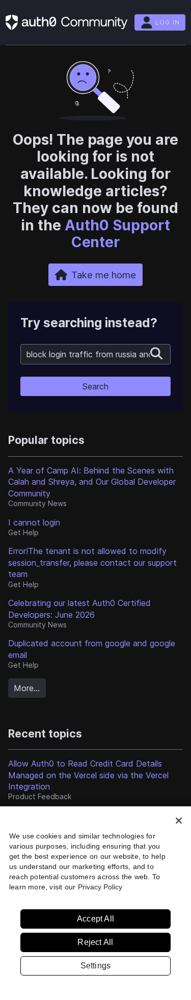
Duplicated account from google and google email (91, 649)
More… (27, 688)
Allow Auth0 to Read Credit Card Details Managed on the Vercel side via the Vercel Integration (88, 775)
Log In (167, 22)
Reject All (95, 942)
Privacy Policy (100, 887)
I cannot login (34, 522)
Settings (95, 965)
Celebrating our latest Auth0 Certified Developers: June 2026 (79, 608)
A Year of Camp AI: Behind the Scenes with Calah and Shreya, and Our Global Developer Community (92, 481)
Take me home (103, 274)
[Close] (179, 820)
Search (95, 386)
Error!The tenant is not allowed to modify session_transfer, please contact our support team (92, 562)
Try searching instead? (88, 322)
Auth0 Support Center (117, 234)
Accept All (95, 918)
